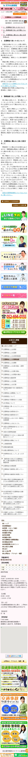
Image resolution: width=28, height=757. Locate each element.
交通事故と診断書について (12, 393)
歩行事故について (9, 403)
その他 (6, 551)
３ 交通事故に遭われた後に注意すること (14, 36)
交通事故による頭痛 (9, 381)
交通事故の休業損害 (9, 466)
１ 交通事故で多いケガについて (14, 27)
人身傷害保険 (7, 443)
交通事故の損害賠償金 (11, 539)
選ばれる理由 (8, 530)
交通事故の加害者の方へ (11, 411)
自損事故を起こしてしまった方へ (13, 454)
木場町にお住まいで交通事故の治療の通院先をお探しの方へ (13, 513)
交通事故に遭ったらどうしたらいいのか (13, 407)
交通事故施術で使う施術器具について (13, 388)
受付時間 (7, 535)
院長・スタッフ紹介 (10, 528)
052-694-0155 (6, 560)
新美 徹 (21, 21)
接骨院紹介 (7, 526)
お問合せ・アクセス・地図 (13, 553)
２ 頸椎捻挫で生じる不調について (14, 31)
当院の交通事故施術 (9, 432)
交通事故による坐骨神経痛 (11, 201)
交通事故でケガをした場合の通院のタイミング (13, 436)
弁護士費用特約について (11, 450)
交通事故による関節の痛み (12, 374)
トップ (2, 11)
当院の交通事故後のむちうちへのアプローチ (13, 427)
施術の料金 (7, 533)
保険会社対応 (8, 542)
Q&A (5, 549)
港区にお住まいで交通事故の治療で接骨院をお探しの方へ (13, 503)
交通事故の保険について (11, 440)
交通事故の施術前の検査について (13, 475)
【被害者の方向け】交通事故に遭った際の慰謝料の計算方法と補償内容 (13, 460)
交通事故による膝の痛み (11, 371)
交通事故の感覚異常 (9, 378)
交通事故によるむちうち (11, 423)
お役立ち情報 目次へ (19, 13)
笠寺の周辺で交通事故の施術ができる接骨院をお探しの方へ (13, 497)
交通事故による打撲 (9, 384)
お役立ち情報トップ (10, 346)
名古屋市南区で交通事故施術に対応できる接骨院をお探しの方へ (13, 486)
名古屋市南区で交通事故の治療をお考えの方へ (13, 492)
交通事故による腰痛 (18, 205)
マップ (13, 656)
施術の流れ (8, 537)
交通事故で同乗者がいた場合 (12, 399)
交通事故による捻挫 (9, 352)
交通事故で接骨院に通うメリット (13, 470)
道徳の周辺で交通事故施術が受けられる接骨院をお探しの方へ (13, 480)
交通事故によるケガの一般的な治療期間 (13, 419)
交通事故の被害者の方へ (11, 415)
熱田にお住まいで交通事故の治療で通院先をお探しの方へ (13, 508)
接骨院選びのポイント (11, 544)
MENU (7, 9)
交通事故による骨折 (9, 349)
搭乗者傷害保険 (8, 447)
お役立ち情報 (9, 11)
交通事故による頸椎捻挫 (11, 359)
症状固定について (9, 396)
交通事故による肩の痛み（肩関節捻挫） (13, 367)
